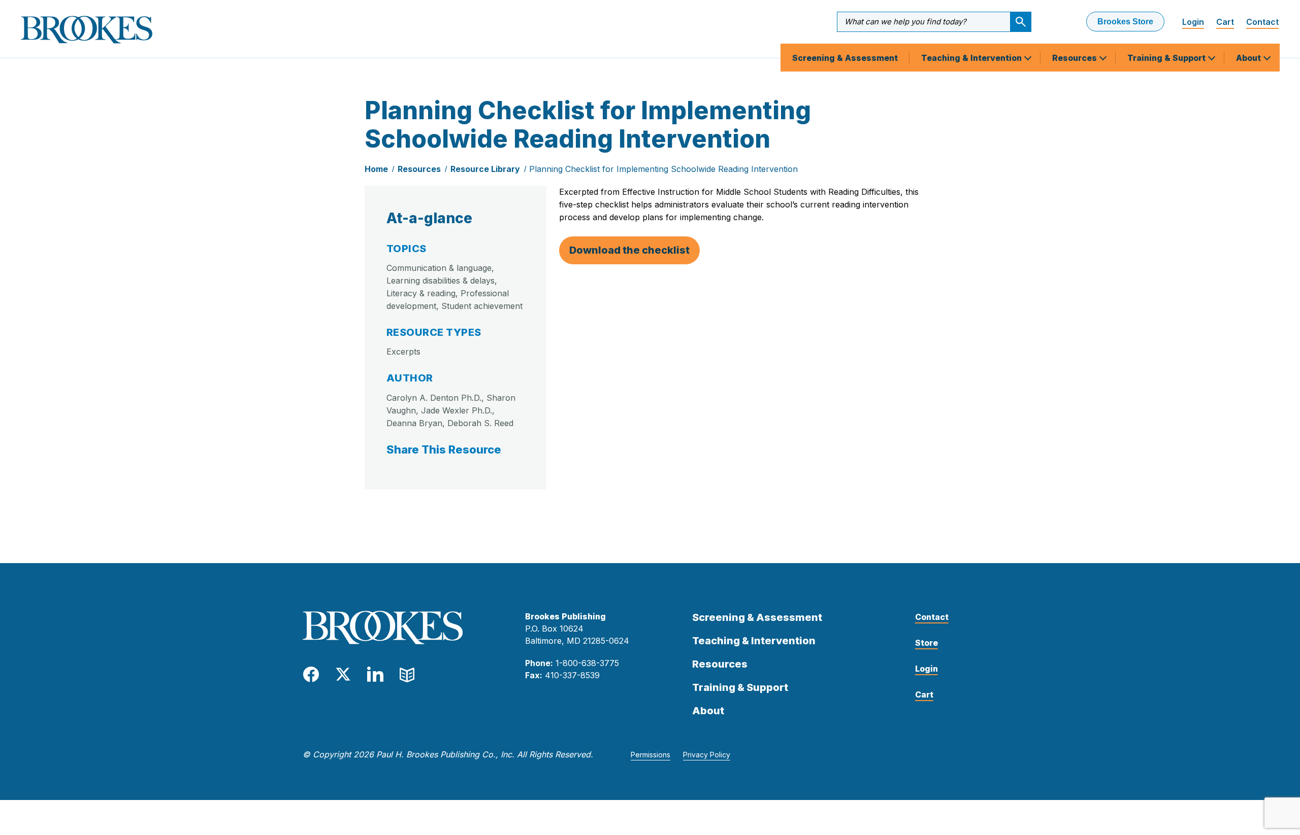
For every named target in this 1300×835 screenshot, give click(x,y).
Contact (1262, 22)
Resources (1075, 58)
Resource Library (485, 169)
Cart (1225, 22)
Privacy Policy (706, 754)
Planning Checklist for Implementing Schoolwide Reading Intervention (663, 169)
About (1249, 58)
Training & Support (1167, 58)
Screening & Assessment (845, 58)
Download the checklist (629, 250)
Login (1193, 22)
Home (376, 169)
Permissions (650, 754)
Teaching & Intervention (972, 58)
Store (926, 643)
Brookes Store (1125, 21)
